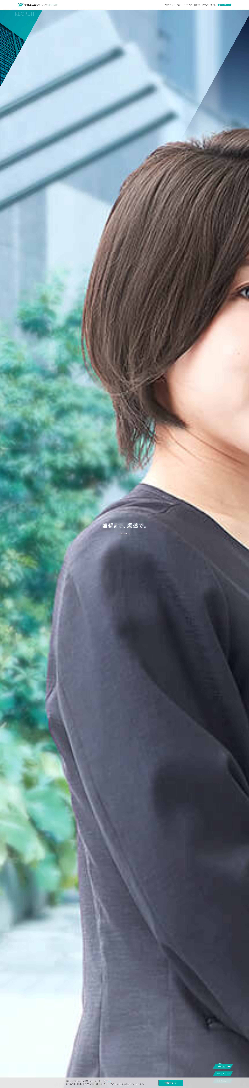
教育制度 (205, 5)
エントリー (221, 1074)
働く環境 (197, 5)
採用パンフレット (224, 5)
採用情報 (213, 5)
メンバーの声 (187, 5)
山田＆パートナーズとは (173, 5)
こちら (108, 1081)
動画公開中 (222, 1066)
